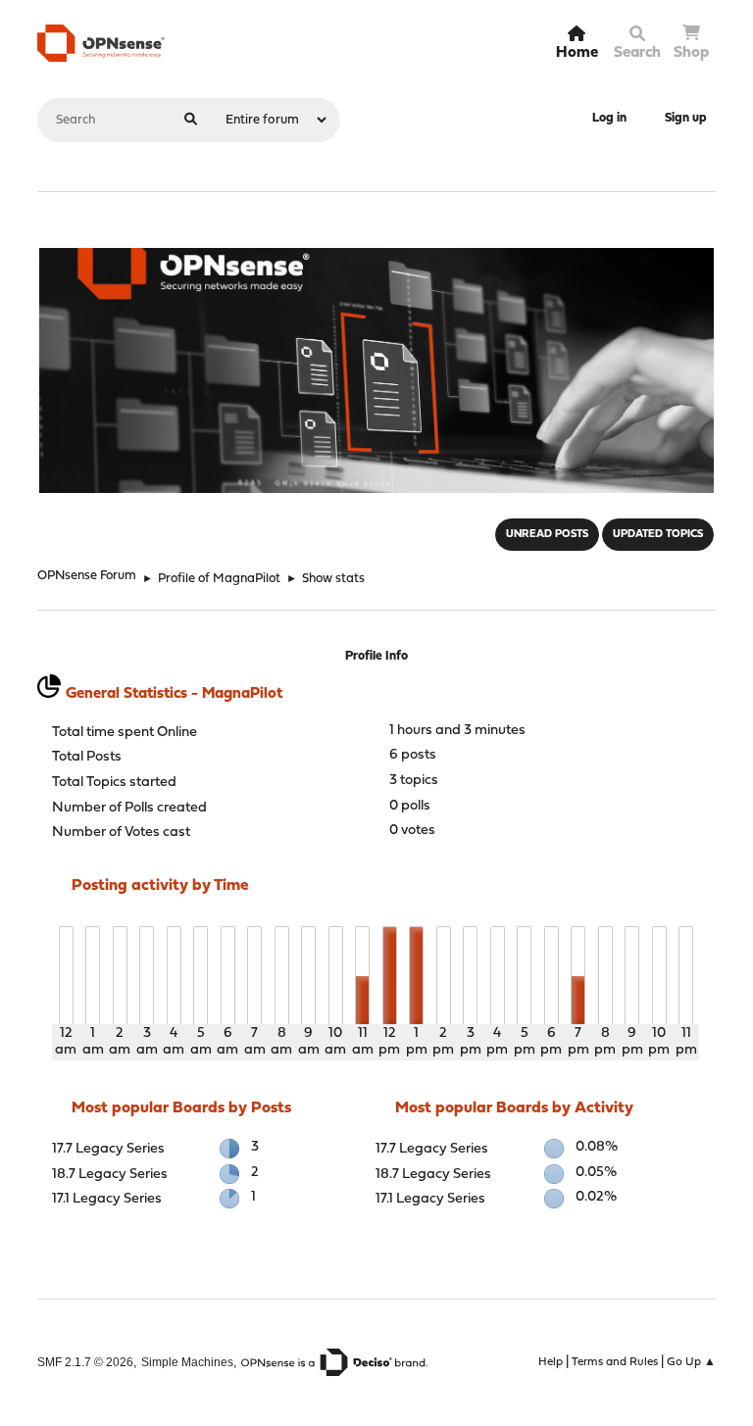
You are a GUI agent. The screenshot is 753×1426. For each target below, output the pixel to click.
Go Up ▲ (691, 1362)
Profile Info (376, 656)
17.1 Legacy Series (107, 1199)
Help (550, 1362)
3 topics (413, 780)
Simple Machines (187, 1361)
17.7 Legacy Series (108, 1149)
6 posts (412, 755)
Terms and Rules (615, 1362)
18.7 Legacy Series (110, 1174)
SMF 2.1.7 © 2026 (85, 1361)
